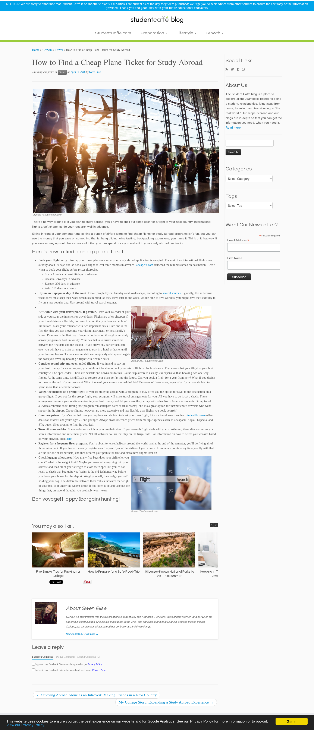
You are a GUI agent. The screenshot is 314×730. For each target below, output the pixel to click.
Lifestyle (185, 33)
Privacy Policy (95, 664)
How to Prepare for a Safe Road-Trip (113, 571)
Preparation (153, 33)
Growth (213, 33)
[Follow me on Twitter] (234, 69)
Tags (231, 196)
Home (35, 49)
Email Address (238, 240)
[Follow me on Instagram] (244, 69)
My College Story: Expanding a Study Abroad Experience (166, 702)
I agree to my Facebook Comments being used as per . (69, 664)
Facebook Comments (42, 656)
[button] (216, 525)
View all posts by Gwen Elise (82, 633)
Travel (59, 49)
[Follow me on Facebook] (239, 69)
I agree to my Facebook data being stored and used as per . (71, 670)
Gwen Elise (95, 71)
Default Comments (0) (88, 656)
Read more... (234, 127)
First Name (234, 258)
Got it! (291, 721)
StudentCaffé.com (113, 33)
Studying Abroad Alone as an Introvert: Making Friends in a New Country (96, 695)
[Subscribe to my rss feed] (228, 69)
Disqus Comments (65, 656)
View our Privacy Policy (25, 725)
